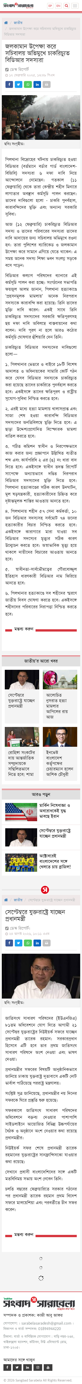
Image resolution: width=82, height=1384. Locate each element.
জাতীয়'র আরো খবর (41, 661)
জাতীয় (18, 22)
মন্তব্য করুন (23, 629)
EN (58, 6)
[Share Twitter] (19, 84)
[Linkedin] (27, 1367)
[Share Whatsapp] (28, 84)
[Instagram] (37, 1367)
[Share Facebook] (9, 84)
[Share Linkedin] (37, 84)
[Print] (47, 84)
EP (50, 6)
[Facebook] (7, 1367)
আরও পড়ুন (41, 795)
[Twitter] (17, 1367)
